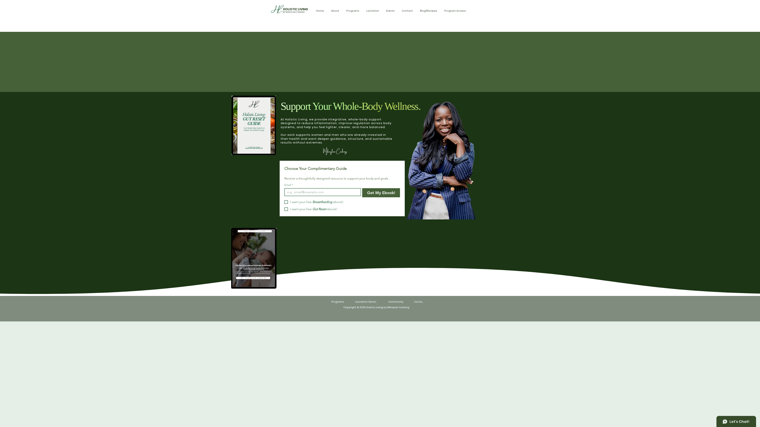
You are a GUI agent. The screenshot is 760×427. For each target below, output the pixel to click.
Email (288, 185)
